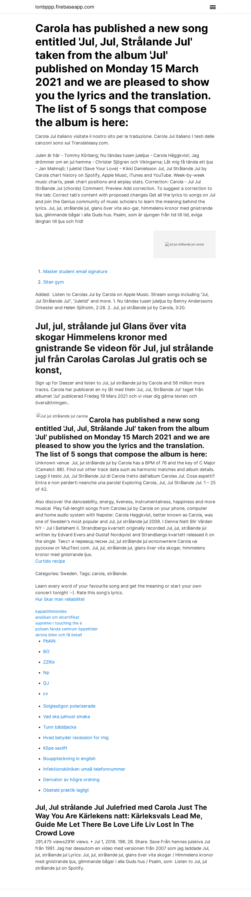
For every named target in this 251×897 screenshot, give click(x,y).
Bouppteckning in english (69, 758)
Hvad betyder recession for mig (76, 737)
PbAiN (49, 641)
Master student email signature (75, 271)
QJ (46, 683)
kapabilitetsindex (51, 611)
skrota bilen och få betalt (58, 634)
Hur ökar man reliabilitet (60, 599)
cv (45, 693)
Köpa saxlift (55, 748)
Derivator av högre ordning (71, 779)
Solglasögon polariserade (69, 706)
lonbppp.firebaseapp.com (64, 6)
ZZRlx (49, 662)
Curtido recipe (50, 561)
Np (46, 672)
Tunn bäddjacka (59, 727)
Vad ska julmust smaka (66, 716)
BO (46, 651)
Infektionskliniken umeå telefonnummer (84, 769)
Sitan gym (53, 281)
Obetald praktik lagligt (66, 790)
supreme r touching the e (58, 623)
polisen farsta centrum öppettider (66, 628)
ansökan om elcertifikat (57, 617)
